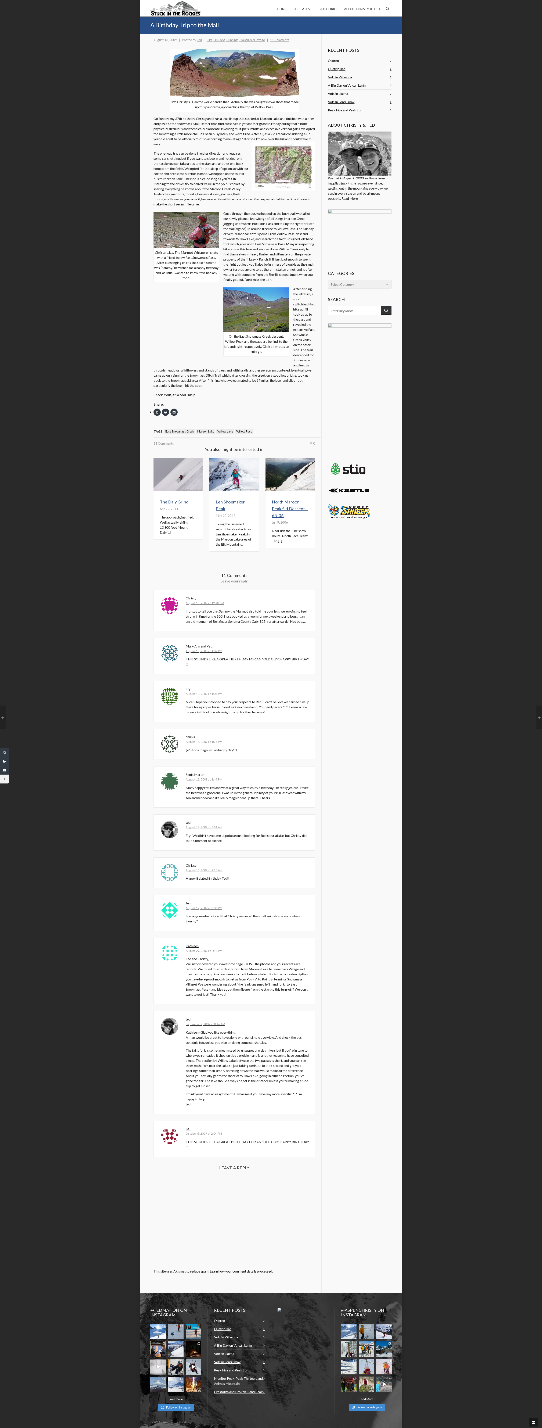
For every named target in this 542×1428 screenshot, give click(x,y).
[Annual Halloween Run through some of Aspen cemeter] (384, 1384)
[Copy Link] (157, 412)
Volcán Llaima (338, 94)
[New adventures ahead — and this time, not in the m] (158, 1349)
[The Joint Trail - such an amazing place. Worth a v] (193, 1384)
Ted (199, 40)
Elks (209, 40)
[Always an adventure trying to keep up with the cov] (175, 1366)
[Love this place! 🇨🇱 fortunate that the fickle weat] (158, 1384)
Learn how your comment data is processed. (241, 1271)
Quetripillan (336, 69)
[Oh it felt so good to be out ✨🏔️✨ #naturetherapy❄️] (349, 1366)
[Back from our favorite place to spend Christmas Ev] (193, 1349)
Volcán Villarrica (340, 77)
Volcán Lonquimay (341, 102)
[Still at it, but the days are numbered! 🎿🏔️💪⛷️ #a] (193, 1331)
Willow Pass (244, 431)
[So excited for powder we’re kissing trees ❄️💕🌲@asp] (349, 1349)
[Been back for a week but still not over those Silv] (349, 1331)
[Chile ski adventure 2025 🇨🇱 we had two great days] (175, 1384)
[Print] (165, 412)
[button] (386, 310)
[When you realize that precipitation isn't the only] (193, 1366)
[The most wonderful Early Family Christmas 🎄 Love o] (349, 1384)
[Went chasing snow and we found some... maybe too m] (175, 1331)
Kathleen (192, 946)
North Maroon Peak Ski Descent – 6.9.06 (290, 508)
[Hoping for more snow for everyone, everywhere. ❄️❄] (158, 1366)
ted (188, 822)
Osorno (333, 60)
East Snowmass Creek (179, 431)
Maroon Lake (205, 431)
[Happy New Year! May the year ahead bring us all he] (366, 1366)
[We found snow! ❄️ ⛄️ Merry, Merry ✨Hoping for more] (384, 1366)
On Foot (219, 40)
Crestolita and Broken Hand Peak (238, 1392)
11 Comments (279, 40)
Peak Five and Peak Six (344, 110)
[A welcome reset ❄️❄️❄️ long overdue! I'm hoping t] (175, 1349)
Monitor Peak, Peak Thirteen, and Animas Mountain (238, 1380)
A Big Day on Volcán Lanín (347, 85)
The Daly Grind (174, 501)
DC (188, 1129)
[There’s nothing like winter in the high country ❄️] (384, 1331)
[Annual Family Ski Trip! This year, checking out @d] (366, 1349)
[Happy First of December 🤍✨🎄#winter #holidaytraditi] (366, 1384)
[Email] (174, 412)
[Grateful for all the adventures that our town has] (384, 1349)
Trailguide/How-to (252, 40)
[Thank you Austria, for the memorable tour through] (158, 1331)
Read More (350, 198)
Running (232, 40)
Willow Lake (225, 431)
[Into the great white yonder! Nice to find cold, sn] (366, 1331)
